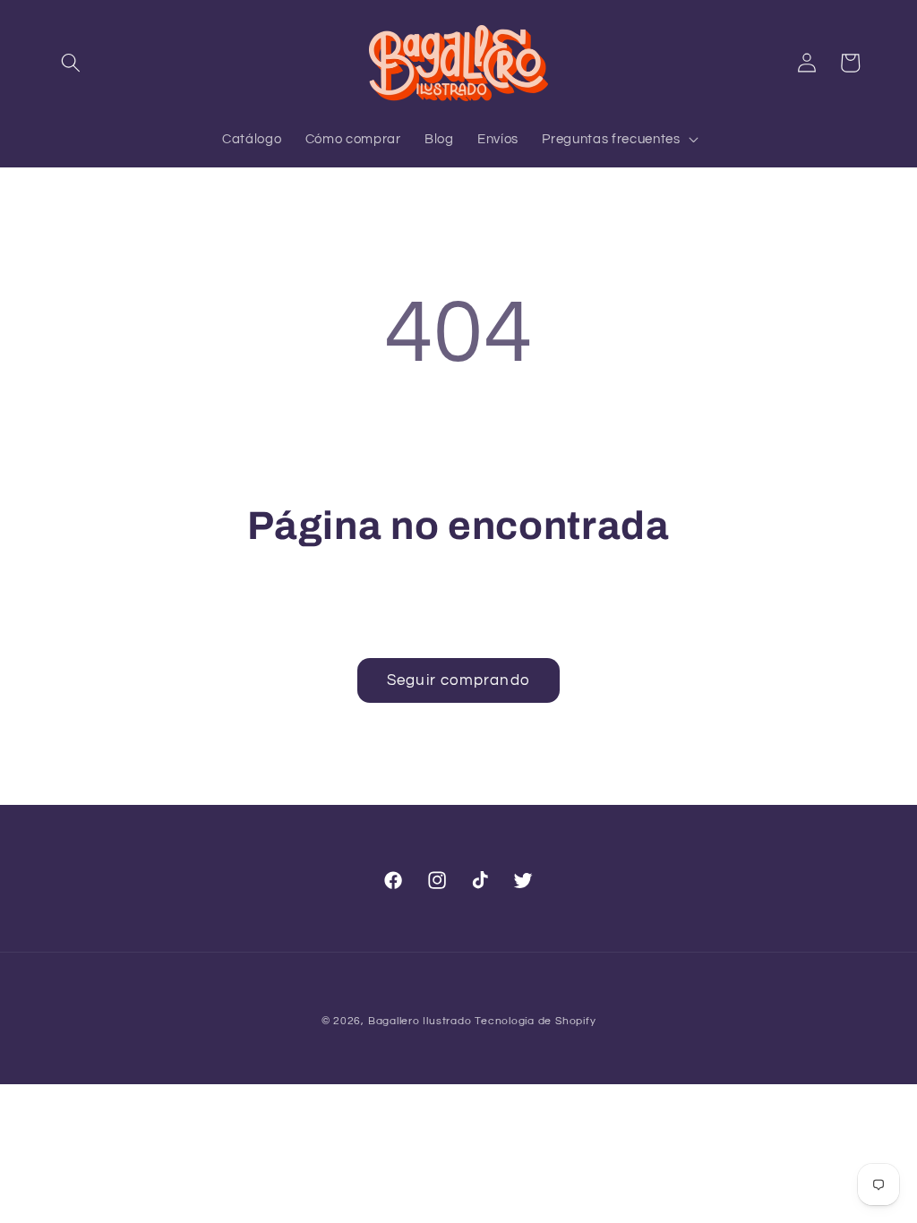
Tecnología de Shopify (535, 1021)
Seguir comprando (458, 680)
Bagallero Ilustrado (420, 1021)
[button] (70, 62)
